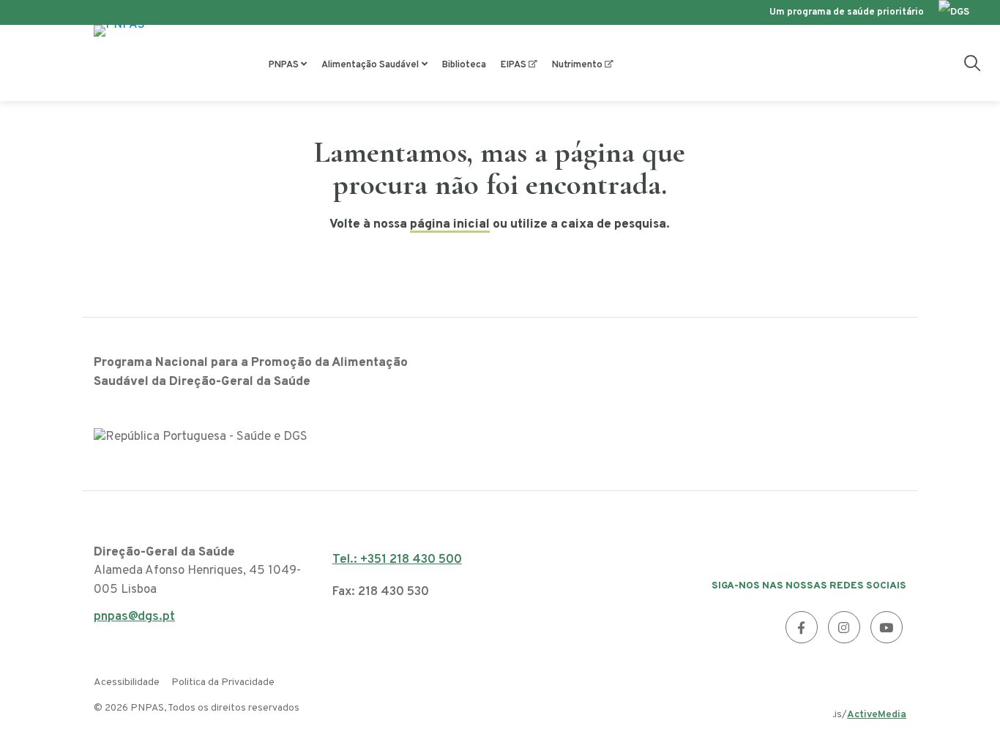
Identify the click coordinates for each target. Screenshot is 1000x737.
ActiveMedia (876, 714)
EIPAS (513, 65)
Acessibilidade (127, 682)
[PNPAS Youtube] (886, 627)
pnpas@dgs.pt (134, 621)
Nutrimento (577, 65)
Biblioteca (464, 65)
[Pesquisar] (972, 63)
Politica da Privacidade (223, 682)
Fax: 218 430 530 (380, 592)
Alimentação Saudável (370, 65)
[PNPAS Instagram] (844, 627)
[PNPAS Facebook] (802, 627)
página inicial (450, 225)
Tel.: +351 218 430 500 (397, 560)
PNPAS (284, 65)
